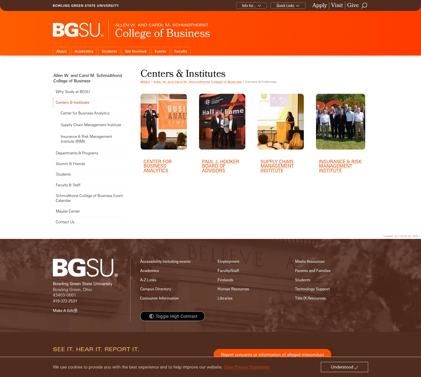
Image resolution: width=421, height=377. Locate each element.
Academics (84, 51)
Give (353, 5)
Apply (319, 5)
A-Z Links (148, 280)
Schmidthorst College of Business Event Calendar (89, 198)
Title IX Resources (310, 298)
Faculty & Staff (68, 185)
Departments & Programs (77, 153)
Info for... (249, 5)
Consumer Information (159, 298)
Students (109, 51)
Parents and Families (313, 270)
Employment (228, 261)
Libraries (225, 298)
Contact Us (65, 222)
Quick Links (285, 5)
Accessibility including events (165, 261)
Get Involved (136, 51)
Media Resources (310, 261)
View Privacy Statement (247, 366)
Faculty (180, 51)
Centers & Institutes (72, 102)
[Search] (364, 5)
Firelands (225, 280)
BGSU (145, 82)
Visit (337, 5)
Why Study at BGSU (73, 91)
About (61, 51)
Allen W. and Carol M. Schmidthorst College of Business (197, 82)
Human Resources (233, 289)
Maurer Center (68, 211)
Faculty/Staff (228, 270)
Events (160, 51)
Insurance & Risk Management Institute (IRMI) (86, 139)
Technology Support (312, 289)
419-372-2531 (65, 301)
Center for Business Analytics (85, 113)
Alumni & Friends (70, 163)
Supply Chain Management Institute (91, 125)
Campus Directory (155, 289)
